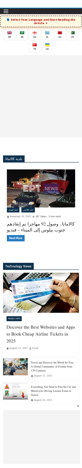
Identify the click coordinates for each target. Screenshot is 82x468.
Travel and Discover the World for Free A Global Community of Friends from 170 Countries (52, 366)
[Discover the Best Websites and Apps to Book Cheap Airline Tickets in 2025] (41, 293)
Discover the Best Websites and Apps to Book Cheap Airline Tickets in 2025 (40, 334)
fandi (35, 348)
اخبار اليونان (13, 210)
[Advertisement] (41, 96)
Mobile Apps (14, 319)
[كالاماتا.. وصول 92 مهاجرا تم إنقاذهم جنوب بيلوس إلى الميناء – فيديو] (41, 188)
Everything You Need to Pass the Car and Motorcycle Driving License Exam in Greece (53, 391)
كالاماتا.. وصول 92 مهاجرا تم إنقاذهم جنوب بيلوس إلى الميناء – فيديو (41, 227)
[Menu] (6, 11)
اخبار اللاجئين (28, 210)
